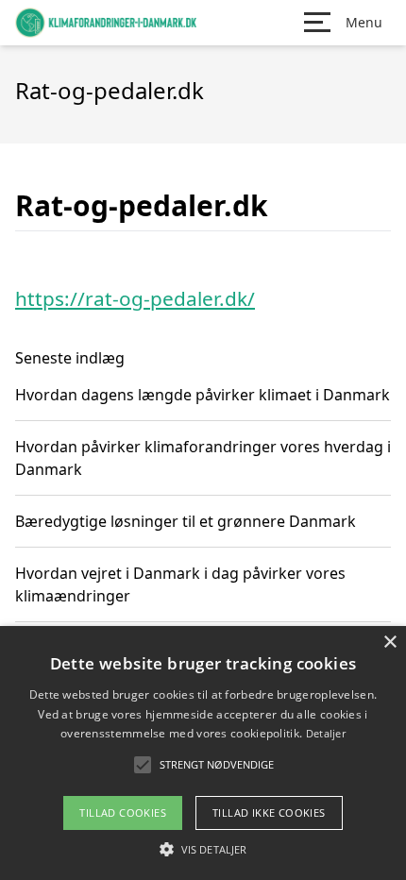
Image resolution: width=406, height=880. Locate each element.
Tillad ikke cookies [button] (269, 812)
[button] (203, 848)
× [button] (389, 642)
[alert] (203, 753)
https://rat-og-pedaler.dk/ (135, 298)
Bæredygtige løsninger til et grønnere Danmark (185, 521)
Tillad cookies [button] (122, 812)
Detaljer (326, 733)
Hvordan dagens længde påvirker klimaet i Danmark (202, 394)
